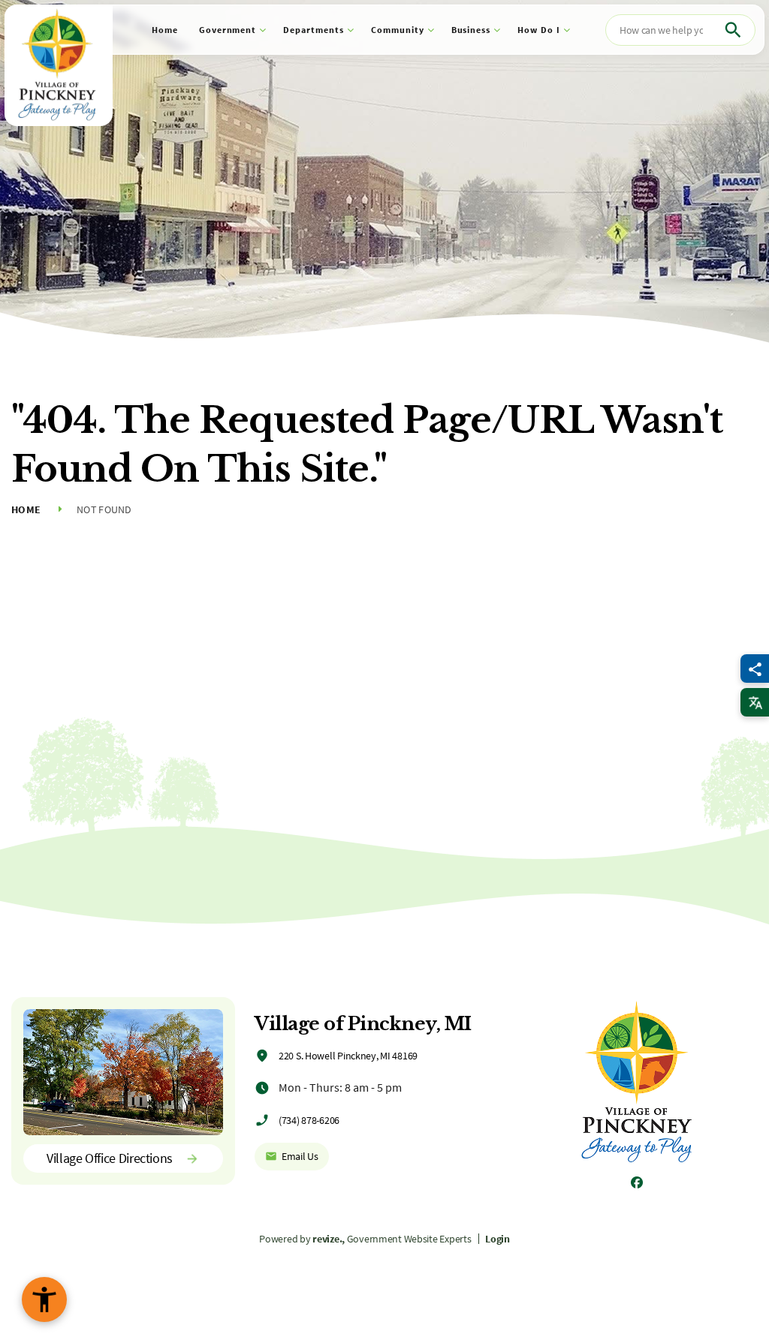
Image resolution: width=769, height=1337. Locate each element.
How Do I (538, 29)
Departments (313, 29)
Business (471, 29)
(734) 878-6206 (309, 1120)
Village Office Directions (110, 1158)
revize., (328, 1238)
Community (397, 29)
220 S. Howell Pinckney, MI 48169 (348, 1055)
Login (497, 1238)
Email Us (300, 1156)
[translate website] (754, 702)
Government (228, 29)
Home (165, 29)
